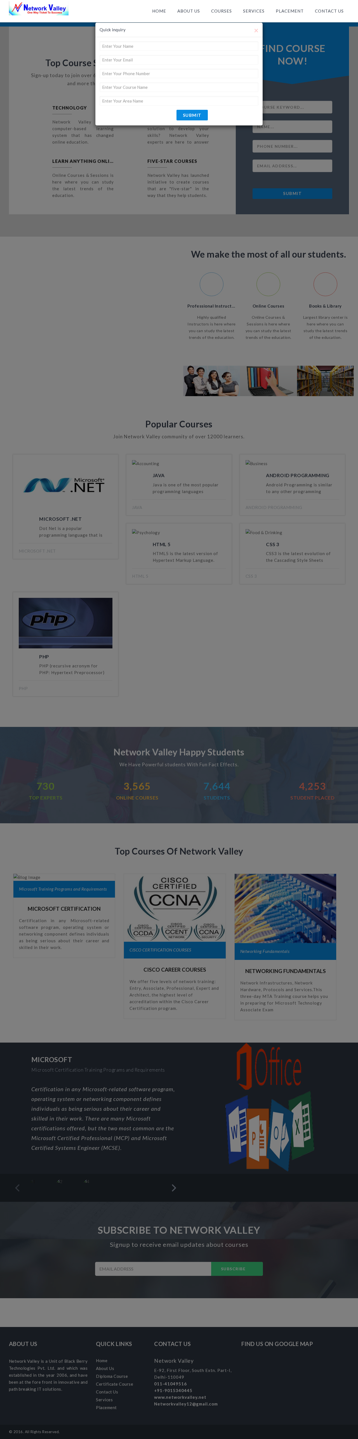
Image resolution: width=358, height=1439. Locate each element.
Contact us (329, 10)
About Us (188, 10)
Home (159, 10)
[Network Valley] (39, 10)
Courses (221, 10)
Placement (290, 10)
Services (254, 10)
